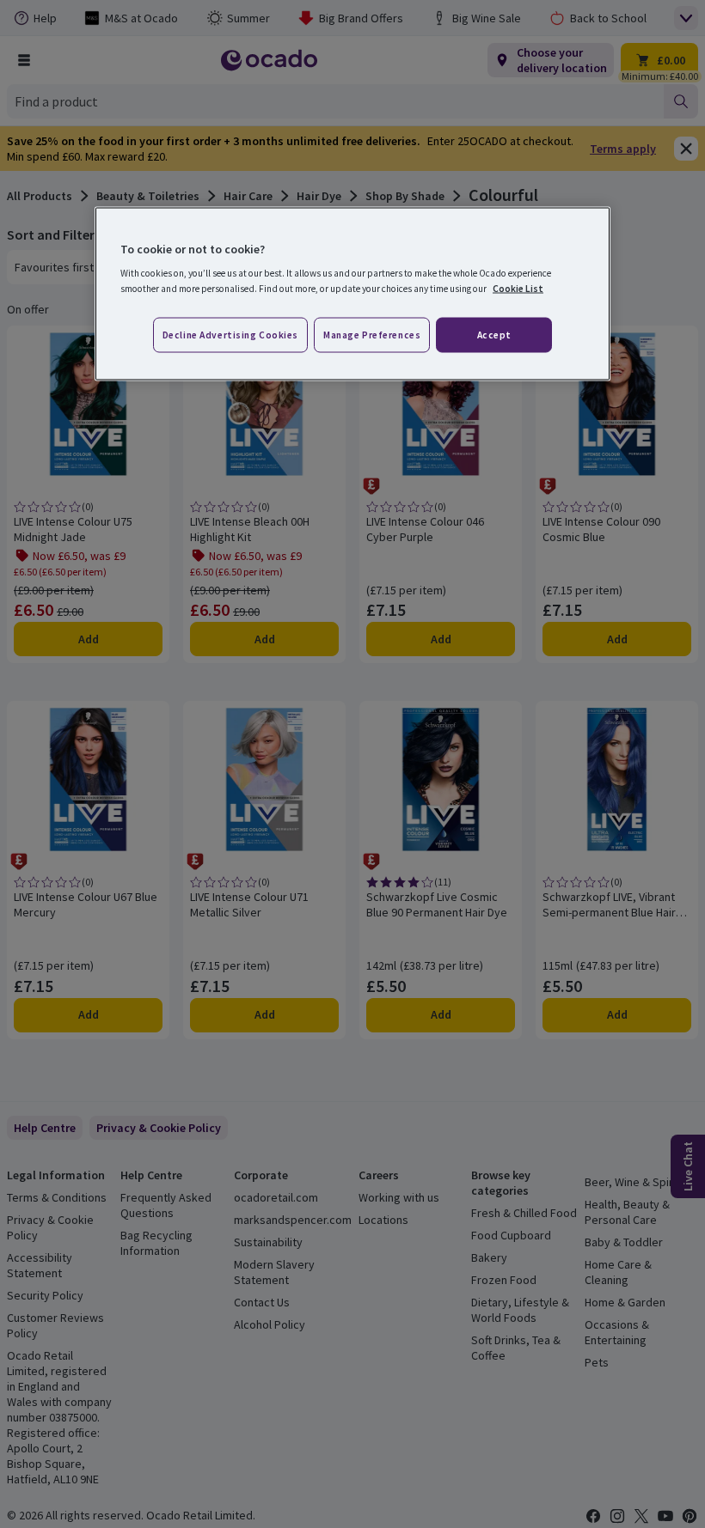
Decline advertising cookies (230, 334)
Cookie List (518, 288)
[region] (352, 293)
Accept (494, 334)
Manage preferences (371, 334)
